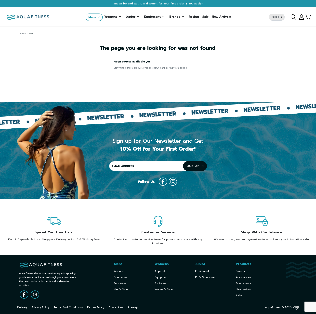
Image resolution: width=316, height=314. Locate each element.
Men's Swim (121, 289)
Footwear (120, 283)
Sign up (193, 166)
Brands (240, 271)
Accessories (243, 277)
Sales (239, 296)
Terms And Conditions (68, 307)
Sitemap (132, 307)
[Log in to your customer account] (300, 17)
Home (23, 33)
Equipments (243, 283)
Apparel (119, 271)
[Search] (291, 17)
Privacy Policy (40, 307)
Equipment (121, 277)
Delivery (22, 307)
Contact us (115, 307)
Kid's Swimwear (205, 277)
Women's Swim (164, 289)
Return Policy (95, 307)
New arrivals (244, 289)
